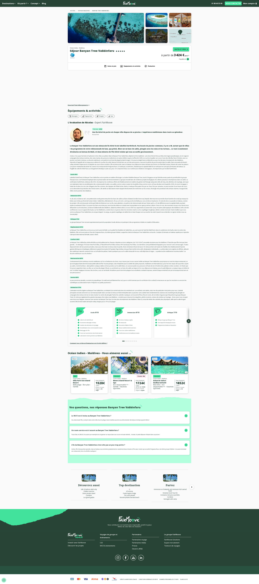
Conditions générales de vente (148, 579)
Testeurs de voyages (172, 546)
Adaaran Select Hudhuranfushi (159, 381)
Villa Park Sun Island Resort (81, 381)
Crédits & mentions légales (128, 579)
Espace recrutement (171, 543)
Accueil (72, 10)
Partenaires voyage (139, 540)
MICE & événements (107, 546)
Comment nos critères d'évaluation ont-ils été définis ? (88, 343)
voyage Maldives (84, 10)
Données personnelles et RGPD (168, 579)
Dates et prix (180, 49)
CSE (101, 543)
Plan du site (184, 579)
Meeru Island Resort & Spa (122, 381)
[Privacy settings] (4, 580)
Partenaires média (139, 543)
